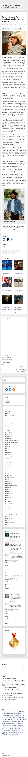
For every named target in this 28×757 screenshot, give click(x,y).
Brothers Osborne (11, 713)
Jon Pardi (6, 725)
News (6, 479)
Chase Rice (4, 715)
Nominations (7, 481)
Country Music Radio (6, 684)
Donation (7, 444)
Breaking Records (8, 415)
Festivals (7, 452)
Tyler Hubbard (11, 734)
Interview (7, 465)
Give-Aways (7, 458)
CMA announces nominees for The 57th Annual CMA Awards (21, 369)
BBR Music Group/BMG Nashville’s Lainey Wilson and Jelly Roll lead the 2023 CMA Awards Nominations (7, 361)
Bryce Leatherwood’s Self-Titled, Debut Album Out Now (6, 275)
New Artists (7, 475)
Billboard (21, 712)
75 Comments (13, 540)
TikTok (17, 228)
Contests (7, 436)
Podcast (6, 489)
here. (22, 115)
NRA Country (7, 483)
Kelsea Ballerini (11, 725)
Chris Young (16, 715)
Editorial (6, 446)
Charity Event (7, 423)
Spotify (14, 229)
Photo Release (8, 487)
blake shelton (5, 713)
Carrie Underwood (19, 713)
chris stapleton (10, 715)
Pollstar (6, 491)
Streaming (7, 507)
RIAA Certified (8, 503)
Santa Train (7, 505)
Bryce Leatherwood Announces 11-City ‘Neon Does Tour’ (7, 309)
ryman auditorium (21, 730)
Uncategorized (8, 518)
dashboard (5, 755)
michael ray (7, 728)
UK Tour (6, 516)
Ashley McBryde (14, 711)
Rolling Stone (15, 730)
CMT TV (4, 678)
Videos (6, 520)
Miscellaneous (8, 471)
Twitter (21, 228)
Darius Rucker (15, 717)
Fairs (6, 450)
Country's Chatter (10, 5)
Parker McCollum (9, 730)
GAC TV (4, 687)
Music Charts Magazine (7, 689)
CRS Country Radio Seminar (10, 442)
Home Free (8, 723)
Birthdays (7, 413)
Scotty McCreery (6, 732)
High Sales (7, 462)
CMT (6, 428)
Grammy (15, 721)
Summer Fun (7, 509)
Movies (6, 473)
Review (6, 501)
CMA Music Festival (10, 430)
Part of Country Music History (11, 485)
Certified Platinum (8, 421)
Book (7, 417)
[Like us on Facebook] (6, 389)
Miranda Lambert (14, 728)
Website (8, 228)
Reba (6, 499)
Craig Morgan (9, 717)
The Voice (4, 253)
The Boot (4, 695)
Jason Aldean (19, 723)
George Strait (7, 456)
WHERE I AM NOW (12, 253)
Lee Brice (11, 727)
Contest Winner (8, 434)
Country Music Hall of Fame (10, 440)
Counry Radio (8, 438)
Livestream (7, 469)
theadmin (4, 24)
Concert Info (7, 432)
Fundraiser (7, 454)
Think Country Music (6, 697)
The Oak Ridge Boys (15, 732)
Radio (6, 495)
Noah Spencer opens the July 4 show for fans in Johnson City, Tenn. (6, 292)
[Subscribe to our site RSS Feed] (13, 389)
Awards (6, 411)
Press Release (8, 493)
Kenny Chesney (18, 725)
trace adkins (22, 732)
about (9, 755)
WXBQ (6, 524)
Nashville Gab (5, 693)
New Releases (20, 24)
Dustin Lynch (5, 719)
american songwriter (6, 711)
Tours (6, 511)
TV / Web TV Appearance (11, 514)
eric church (10, 719)
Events (6, 448)
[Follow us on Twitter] (10, 389)
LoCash (19, 727)
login (2, 755)
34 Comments (13, 601)
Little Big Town (8, 467)
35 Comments (13, 552)
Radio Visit (7, 497)
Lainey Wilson (5, 727)
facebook (18, 719)
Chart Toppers (8, 425)
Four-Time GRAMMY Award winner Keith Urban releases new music (16, 577)
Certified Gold (7, 419)
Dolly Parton (21, 717)
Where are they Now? (9, 522)
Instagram (12, 228)
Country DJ (4, 680)
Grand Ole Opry (8, 460)
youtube (16, 734)
